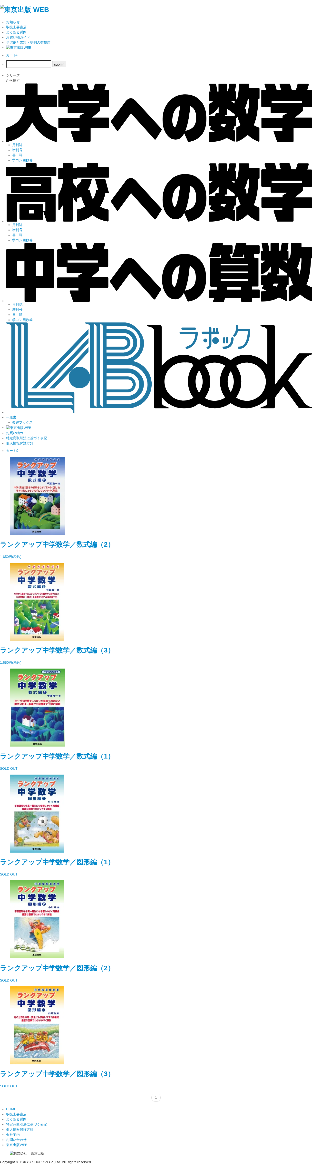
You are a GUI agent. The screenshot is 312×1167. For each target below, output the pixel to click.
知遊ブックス (22, 422)
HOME (11, 1109)
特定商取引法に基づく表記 (26, 438)
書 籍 (17, 155)
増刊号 (17, 150)
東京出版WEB (16, 1145)
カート (12, 55)
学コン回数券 (22, 160)
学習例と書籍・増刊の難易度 (28, 42)
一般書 (11, 417)
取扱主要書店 (16, 27)
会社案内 (13, 1135)
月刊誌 (17, 145)
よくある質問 (16, 32)
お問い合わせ (16, 1140)
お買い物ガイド (18, 37)
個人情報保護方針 (19, 443)
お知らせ (13, 22)
